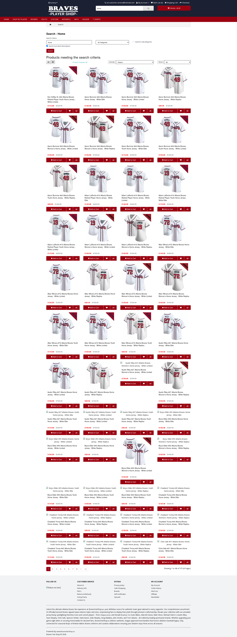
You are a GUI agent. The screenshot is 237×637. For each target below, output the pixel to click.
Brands (117, 591)
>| (86, 569)
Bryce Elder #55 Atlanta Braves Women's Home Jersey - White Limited (137, 469)
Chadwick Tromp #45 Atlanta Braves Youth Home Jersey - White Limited (99, 549)
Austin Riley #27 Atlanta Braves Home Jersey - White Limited (62, 393)
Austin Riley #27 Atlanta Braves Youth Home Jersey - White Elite (62, 420)
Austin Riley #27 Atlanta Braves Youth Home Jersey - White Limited (99, 420)
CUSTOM (54, 19)
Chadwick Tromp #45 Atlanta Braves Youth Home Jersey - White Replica (136, 549)
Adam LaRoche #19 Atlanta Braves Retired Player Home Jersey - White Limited (136, 197)
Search (60, 24)
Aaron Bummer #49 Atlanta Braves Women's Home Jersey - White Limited (63, 147)
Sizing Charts (82, 597)
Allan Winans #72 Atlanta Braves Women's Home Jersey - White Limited (137, 294)
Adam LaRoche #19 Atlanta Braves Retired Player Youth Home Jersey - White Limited (62, 247)
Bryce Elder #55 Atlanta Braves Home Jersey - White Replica (99, 446)
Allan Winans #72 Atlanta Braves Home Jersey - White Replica (100, 294)
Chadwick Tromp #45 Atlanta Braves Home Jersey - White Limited (62, 522)
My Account (155, 585)
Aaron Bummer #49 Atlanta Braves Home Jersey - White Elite (98, 98)
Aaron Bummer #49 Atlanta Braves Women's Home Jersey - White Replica (100, 147)
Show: (161, 62)
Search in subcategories (143, 42)
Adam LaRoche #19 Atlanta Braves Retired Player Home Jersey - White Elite (99, 197)
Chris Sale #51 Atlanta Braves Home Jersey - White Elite (173, 549)
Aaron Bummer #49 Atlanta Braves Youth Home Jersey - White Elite (135, 147)
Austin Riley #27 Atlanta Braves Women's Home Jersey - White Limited (137, 370)
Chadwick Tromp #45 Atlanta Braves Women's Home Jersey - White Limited (137, 522)
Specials (117, 597)
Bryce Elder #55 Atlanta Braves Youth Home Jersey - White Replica (136, 496)
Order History (156, 588)
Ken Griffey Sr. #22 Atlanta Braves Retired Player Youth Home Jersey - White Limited (62, 99)
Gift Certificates (120, 594)
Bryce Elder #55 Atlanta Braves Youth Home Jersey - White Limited (99, 496)
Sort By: (112, 62)
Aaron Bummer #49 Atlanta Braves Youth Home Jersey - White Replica (61, 196)
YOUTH (44, 19)
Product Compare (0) (80, 62)
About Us (80, 585)
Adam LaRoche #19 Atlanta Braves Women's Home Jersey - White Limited (100, 245)
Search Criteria (51, 38)
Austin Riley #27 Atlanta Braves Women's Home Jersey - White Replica (174, 393)
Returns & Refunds (84, 594)
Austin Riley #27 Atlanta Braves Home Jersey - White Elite (173, 344)
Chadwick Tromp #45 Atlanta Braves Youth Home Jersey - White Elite (62, 549)
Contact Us (81, 600)
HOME (6, 19)
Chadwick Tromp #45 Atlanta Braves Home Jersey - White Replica (99, 522)
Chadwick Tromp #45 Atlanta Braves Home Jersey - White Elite (173, 496)
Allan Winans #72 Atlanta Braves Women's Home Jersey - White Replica (174, 294)
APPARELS (66, 19)
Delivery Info (82, 588)
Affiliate (154, 594)
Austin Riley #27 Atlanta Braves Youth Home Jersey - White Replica (136, 420)
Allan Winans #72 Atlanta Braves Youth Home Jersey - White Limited (100, 344)
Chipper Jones (105, 615)
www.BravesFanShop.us (66, 631)
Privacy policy (119, 585)
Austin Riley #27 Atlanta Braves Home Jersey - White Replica (99, 393)
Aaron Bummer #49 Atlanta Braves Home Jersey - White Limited (135, 98)
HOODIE (85, 19)
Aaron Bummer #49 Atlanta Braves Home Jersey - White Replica (172, 98)
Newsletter (155, 597)
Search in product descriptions (59, 46)
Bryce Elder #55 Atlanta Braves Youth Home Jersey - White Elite (62, 496)
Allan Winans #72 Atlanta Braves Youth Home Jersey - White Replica (137, 344)
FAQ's (79, 591)
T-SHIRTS (96, 19)
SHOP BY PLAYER (20, 19)
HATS (76, 19)
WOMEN (34, 19)
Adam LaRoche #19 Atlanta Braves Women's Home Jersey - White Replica (137, 245)
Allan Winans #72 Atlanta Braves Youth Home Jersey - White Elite (63, 344)
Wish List (154, 591)
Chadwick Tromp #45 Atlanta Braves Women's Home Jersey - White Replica (174, 522)
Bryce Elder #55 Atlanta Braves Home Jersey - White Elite (173, 420)
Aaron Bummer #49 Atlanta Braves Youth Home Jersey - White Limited (172, 147)
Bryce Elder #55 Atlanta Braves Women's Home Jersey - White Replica (174, 446)
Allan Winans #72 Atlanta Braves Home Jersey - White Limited (63, 294)
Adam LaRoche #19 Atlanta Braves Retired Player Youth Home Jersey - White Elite (173, 197)
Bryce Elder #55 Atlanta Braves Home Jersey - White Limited (62, 446)
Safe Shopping (119, 588)
